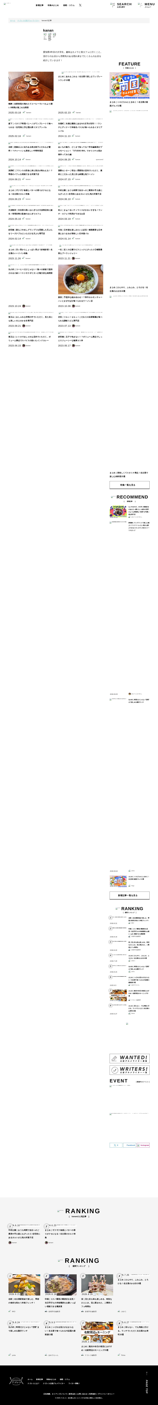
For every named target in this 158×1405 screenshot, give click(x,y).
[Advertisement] (129, 43)
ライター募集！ (74, 1383)
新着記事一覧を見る (128, 895)
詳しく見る (128, 1043)
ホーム (30, 1379)
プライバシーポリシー (106, 1394)
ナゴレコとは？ (33, 1383)
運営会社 (72, 1394)
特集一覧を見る (127, 485)
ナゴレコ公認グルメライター (54, 1383)
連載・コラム (69, 5)
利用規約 (92, 1394)
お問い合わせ (82, 1394)
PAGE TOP (147, 1387)
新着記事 (39, 5)
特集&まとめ (53, 5)
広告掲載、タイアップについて (55, 1394)
